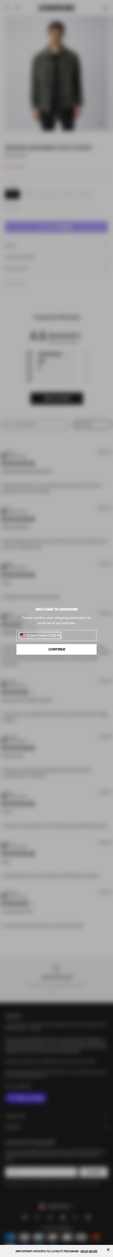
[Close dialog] (108, 1249)
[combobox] (40, 635)
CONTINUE (56, 649)
